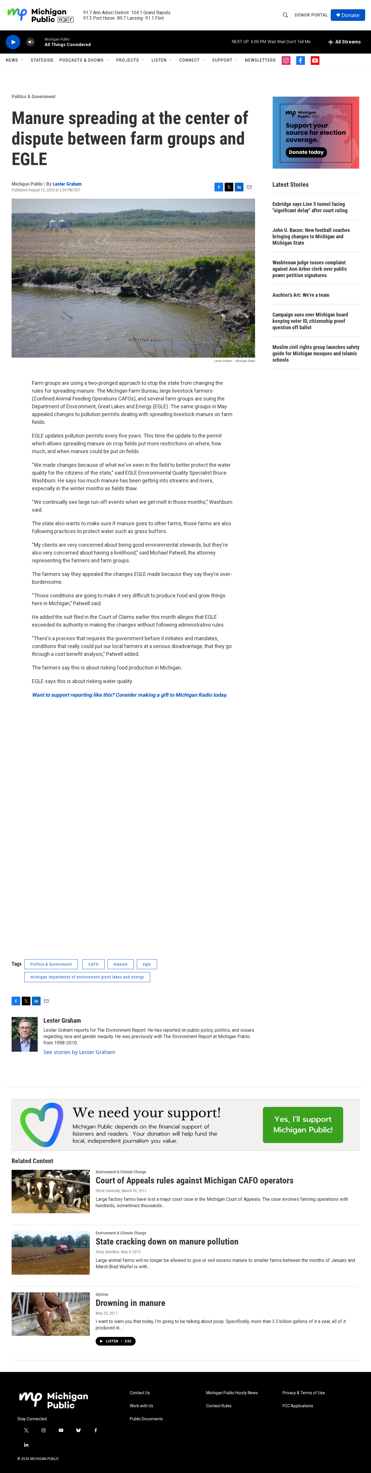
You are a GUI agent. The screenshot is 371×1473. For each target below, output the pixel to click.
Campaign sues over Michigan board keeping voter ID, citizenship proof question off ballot (310, 321)
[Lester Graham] (25, 1034)
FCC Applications (298, 1406)
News (12, 60)
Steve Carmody (108, 1190)
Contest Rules (219, 1406)
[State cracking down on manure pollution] (51, 1252)
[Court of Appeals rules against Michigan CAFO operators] (51, 1191)
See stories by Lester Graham (79, 1052)
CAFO (93, 964)
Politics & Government (33, 96)
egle (147, 964)
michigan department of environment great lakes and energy (87, 977)
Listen (159, 60)
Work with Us (141, 1406)
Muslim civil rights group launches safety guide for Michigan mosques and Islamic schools (315, 353)
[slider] (40, 42)
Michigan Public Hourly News (232, 1393)
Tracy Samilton (107, 1251)
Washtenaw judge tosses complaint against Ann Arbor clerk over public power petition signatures (309, 268)
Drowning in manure (130, 1303)
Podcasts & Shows (81, 60)
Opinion (102, 1294)
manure (121, 964)
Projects (127, 60)
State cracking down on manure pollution (167, 1241)
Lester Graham (67, 184)
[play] (13, 42)
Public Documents (146, 1419)
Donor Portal (311, 15)
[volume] (30, 42)
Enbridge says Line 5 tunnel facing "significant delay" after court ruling (310, 207)
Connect (189, 60)
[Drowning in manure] (51, 1314)
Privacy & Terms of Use (304, 1393)
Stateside (42, 60)
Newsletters (260, 60)
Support (222, 60)
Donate (350, 15)
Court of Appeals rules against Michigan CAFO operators (195, 1180)
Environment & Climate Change (121, 1172)
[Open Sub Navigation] (22, 60)
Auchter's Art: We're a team (300, 295)
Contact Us (140, 1393)
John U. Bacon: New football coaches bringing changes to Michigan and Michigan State (311, 236)
